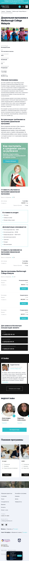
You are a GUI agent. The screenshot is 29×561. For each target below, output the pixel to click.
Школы (16, 499)
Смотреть (24, 288)
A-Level (4, 461)
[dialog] (14, 555)
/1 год (24, 203)
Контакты (3, 507)
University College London (15, 368)
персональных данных (13, 558)
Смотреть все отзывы (14, 388)
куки (11, 556)
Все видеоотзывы (14, 429)
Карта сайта (4, 550)
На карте (16, 529)
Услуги (2, 499)
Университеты (18, 501)
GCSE (23, 461)
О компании (4, 496)
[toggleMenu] (26, 6)
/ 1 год (24, 284)
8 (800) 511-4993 (5, 515)
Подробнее (4, 422)
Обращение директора (6, 493)
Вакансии (3, 504)
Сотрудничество (5, 501)
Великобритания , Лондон (17, 367)
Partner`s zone (4, 510)
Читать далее (5, 382)
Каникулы (17, 496)
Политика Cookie (12, 550)
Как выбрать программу (20, 493)
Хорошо (19, 555)
